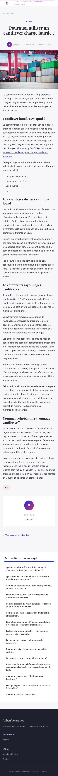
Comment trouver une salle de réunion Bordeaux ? (24, 677)
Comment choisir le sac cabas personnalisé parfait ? (26, 650)
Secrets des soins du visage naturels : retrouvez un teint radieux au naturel (28, 605)
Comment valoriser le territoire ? (21, 694)
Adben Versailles (13, 720)
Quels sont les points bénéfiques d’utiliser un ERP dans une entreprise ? (27, 578)
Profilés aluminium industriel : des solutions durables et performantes (27, 632)
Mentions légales (10, 754)
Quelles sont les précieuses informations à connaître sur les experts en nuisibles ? (26, 569)
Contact (6, 759)
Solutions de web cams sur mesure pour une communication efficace (27, 596)
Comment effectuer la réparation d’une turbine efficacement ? (28, 614)
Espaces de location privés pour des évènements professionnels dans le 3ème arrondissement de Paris (29, 667)
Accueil (6, 13)
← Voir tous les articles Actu (16, 535)
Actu (13, 13)
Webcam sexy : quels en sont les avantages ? (26, 658)
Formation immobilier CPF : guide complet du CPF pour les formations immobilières (28, 623)
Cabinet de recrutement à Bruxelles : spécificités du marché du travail (29, 587)
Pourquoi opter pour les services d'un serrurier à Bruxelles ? (28, 687)
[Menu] (52, 3)
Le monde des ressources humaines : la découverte (24, 641)
